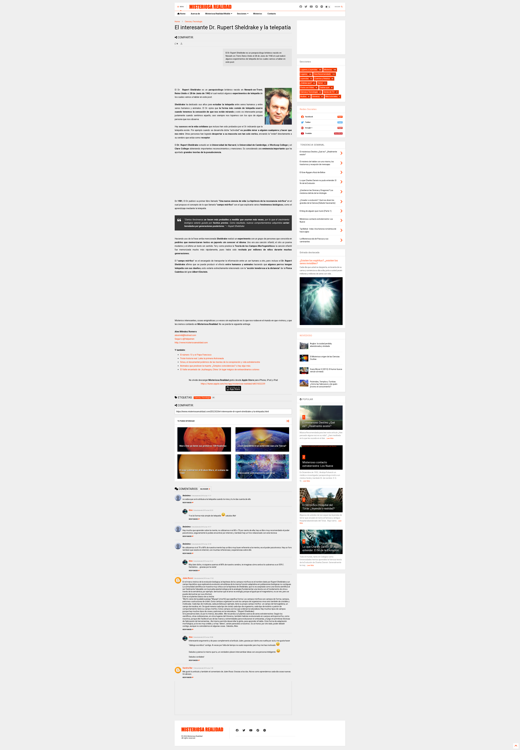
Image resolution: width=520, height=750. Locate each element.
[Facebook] (300, 6)
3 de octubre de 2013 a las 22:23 (203, 510)
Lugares (303, 74)
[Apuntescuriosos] (321, 6)
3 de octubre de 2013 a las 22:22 (203, 561)
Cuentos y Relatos (322, 78)
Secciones (241, 14)
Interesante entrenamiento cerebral (256, 473)
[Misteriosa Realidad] (210, 8)
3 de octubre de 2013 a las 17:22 (204, 578)
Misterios (257, 14)
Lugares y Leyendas (308, 70)
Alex (191, 510)
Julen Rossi (188, 578)
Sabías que (324, 87)
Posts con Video (307, 87)
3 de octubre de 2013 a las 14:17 (201, 527)
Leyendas (304, 78)
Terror (320, 83)
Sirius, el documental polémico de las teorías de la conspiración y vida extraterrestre (220, 362)
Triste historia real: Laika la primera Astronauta (202, 358)
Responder (187, 503)
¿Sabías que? (306, 83)
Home (182, 14)
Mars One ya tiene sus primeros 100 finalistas (202, 446)
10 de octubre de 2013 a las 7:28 (203, 668)
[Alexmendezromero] (316, 6)
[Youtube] (311, 6)
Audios (303, 96)
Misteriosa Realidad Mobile (217, 14)
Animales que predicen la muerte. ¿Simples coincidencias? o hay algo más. (215, 366)
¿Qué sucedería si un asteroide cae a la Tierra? (262, 446)
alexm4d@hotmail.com (185, 335)
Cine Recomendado (322, 74)
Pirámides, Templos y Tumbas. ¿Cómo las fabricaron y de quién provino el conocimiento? (323, 384)
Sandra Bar (188, 668)
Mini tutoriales (331, 96)
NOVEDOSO (306, 335)
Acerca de (195, 14)
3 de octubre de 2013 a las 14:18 (201, 544)
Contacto (271, 14)
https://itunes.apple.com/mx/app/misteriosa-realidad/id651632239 (233, 383)
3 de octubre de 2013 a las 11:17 (201, 495)
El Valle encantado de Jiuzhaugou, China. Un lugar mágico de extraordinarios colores (219, 369)
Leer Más (330, 438)
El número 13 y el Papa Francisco (196, 354)
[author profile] (181, 43)
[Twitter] (306, 6)
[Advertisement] (197, 68)
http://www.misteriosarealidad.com (191, 342)
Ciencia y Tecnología (193, 21)
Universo (316, 96)
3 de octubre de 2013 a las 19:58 (203, 637)
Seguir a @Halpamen (184, 339)
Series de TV (329, 92)
